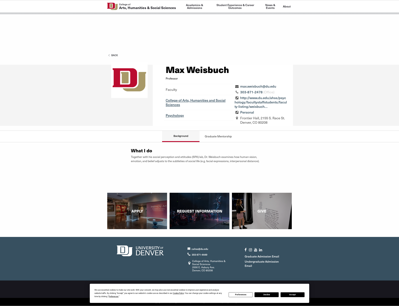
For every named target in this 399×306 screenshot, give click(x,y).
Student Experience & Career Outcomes (235, 6)
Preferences (240, 295)
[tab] (218, 136)
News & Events (270, 6)
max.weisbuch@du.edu (258, 86)
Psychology (175, 115)
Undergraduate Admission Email (262, 263)
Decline (266, 295)
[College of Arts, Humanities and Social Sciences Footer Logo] (140, 250)
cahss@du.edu (200, 248)
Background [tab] (180, 136)
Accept (292, 295)
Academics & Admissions (195, 6)
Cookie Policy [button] (178, 293)
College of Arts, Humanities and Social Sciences (196, 102)
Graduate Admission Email (262, 256)
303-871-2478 (251, 92)
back (114, 55)
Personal (247, 112)
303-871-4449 (199, 254)
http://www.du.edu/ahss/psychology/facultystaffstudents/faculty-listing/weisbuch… (261, 102)
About (287, 6)
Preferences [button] (113, 296)
